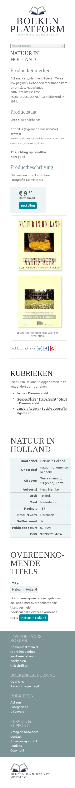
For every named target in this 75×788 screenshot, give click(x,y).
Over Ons (17, 681)
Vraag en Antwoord (24, 732)
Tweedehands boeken (25, 638)
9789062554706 (51, 534)
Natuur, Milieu (26, 398)
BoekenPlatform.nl (32, 675)
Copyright (17, 750)
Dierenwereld (38, 393)
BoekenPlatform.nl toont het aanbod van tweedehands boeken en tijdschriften (24, 656)
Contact (16, 736)
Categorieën (19, 707)
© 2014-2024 (42, 774)
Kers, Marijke (49, 489)
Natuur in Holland (24, 589)
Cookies (16, 746)
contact (16, 777)
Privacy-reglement (24, 741)
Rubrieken (22, 696)
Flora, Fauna (47, 398)
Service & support (20, 723)
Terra (60, 483)
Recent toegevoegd (24, 686)
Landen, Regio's (28, 408)
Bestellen (28, 205)
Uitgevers (17, 711)
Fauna (21, 393)
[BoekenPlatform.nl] (37, 19)
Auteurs (16, 702)
